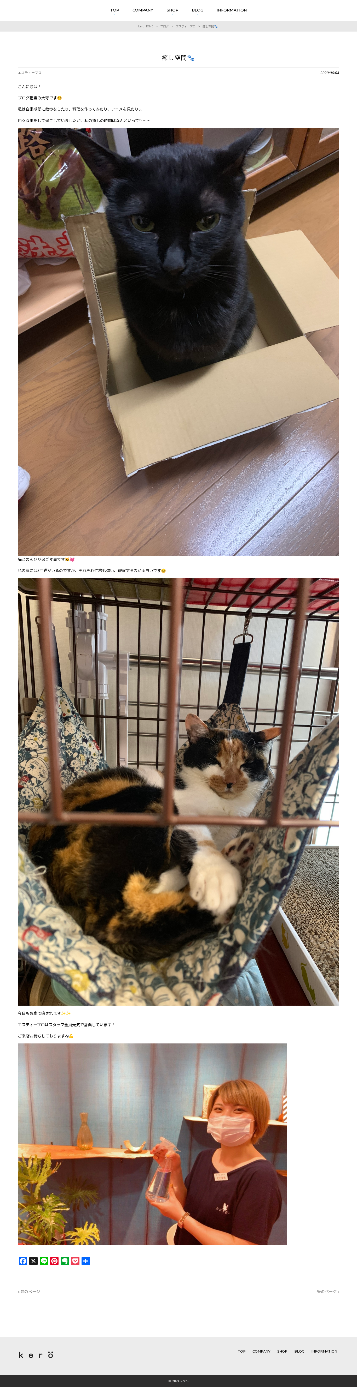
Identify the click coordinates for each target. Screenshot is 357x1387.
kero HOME (145, 26)
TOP (242, 1351)
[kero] (36, 1359)
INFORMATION (324, 1351)
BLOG (299, 1351)
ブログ (164, 26)
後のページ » (328, 1291)
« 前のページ (29, 1291)
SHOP (282, 1351)
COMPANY (261, 1351)
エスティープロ (185, 26)
